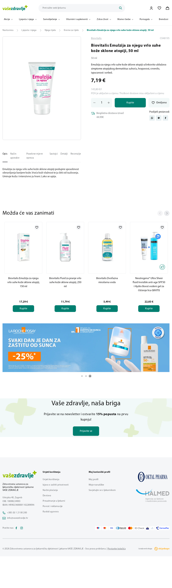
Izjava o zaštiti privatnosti (56, 485)
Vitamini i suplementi (77, 19)
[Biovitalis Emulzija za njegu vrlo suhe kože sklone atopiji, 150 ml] (23, 247)
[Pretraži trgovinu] (120, 8)
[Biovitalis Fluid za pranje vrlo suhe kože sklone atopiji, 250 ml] (65, 247)
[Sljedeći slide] (166, 213)
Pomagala (145, 19)
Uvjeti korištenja (51, 479)
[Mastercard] (105, 528)
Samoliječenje (50, 19)
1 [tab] (82, 376)
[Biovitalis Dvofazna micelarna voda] (107, 247)
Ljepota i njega (26, 19)
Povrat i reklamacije (52, 506)
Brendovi (163, 19)
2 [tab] (86, 376)
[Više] (86, 347)
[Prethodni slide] (160, 213)
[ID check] (136, 528)
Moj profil (93, 479)
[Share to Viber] (158, 118)
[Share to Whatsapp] (152, 118)
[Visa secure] (147, 528)
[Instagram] (21, 528)
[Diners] (121, 528)
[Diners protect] (152, 528)
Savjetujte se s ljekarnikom (102, 490)
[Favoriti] (159, 8)
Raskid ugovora (51, 511)
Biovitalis (96, 38)
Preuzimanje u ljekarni (54, 501)
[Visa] (112, 528)
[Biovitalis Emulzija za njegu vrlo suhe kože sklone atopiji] (152, 477)
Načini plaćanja (50, 490)
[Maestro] (98, 528)
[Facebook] (16, 528)
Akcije (7, 19)
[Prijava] (151, 8)
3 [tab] (90, 376)
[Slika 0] (42, 88)
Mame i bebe (124, 19)
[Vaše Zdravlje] (15, 8)
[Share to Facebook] (165, 118)
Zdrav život (102, 19)
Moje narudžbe (96, 485)
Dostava (47, 495)
